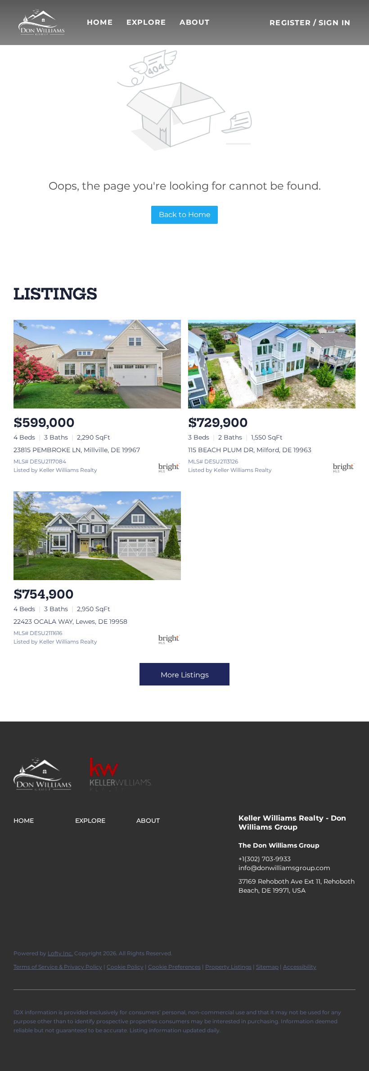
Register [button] (290, 22)
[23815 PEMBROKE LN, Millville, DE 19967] (97, 364)
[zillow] (281, 910)
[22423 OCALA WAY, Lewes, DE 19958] (97, 535)
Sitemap (267, 966)
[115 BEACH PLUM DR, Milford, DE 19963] (272, 364)
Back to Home (185, 214)
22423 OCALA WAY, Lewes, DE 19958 (70, 621)
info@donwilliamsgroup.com (284, 868)
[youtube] (299, 910)
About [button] (195, 22)
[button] (41, 22)
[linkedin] (263, 910)
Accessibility (299, 966)
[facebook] (245, 910)
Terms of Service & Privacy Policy (58, 966)
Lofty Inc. (60, 953)
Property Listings (228, 966)
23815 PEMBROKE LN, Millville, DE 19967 (77, 450)
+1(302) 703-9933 (264, 859)
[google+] (317, 910)
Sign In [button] (335, 22)
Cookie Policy (125, 966)
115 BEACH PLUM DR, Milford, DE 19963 (249, 450)
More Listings (185, 675)
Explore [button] (146, 22)
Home (99, 22)
